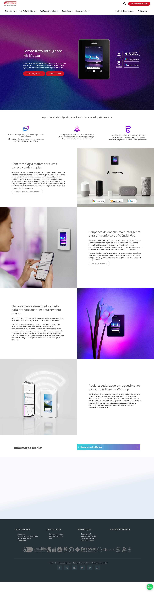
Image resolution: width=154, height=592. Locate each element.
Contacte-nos (22, 541)
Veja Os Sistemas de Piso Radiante (27, 192)
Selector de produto (56, 534)
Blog (50, 538)
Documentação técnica (91, 447)
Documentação (86, 534)
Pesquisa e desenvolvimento (28, 536)
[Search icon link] (124, 3)
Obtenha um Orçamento (35, 503)
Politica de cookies (87, 541)
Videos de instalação (88, 536)
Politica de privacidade (81, 563)
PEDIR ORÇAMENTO (34, 74)
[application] (16, 11)
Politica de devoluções (100, 563)
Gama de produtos (24, 538)
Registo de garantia (56, 536)
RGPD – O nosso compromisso (60, 563)
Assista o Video (55, 74)
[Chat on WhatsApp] (150, 587)
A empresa (21, 534)
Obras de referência (88, 538)
